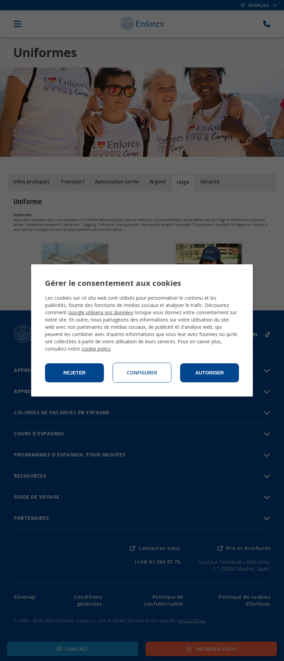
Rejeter (74, 372)
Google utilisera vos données (100, 312)
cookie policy (95, 348)
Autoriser (209, 372)
